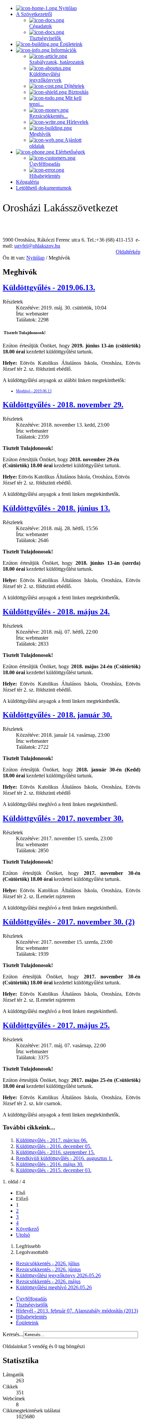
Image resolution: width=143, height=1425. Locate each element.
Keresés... (13, 1334)
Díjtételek (73, 86)
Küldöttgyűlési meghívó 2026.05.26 (54, 1287)
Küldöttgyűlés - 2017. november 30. (63, 818)
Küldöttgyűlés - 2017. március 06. (51, 1140)
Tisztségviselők (45, 38)
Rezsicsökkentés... (48, 116)
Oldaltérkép (128, 252)
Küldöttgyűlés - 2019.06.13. (49, 287)
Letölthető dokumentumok (44, 188)
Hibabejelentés (44, 176)
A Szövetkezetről (34, 14)
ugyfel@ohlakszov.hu (37, 246)
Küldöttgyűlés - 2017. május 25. (56, 1025)
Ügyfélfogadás (44, 164)
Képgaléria (27, 182)
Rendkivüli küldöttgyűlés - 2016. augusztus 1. (64, 1158)
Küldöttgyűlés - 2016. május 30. (49, 1164)
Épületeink (70, 44)
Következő (27, 1229)
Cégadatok (40, 26)
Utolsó (23, 1235)
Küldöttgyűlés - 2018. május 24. (56, 611)
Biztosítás (77, 92)
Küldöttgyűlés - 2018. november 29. (63, 404)
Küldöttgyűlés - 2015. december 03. (53, 1170)
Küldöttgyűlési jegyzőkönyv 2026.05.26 (58, 1275)
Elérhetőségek (69, 152)
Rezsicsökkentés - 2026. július (47, 1263)
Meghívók (40, 134)
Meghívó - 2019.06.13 (34, 391)
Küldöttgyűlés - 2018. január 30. (57, 715)
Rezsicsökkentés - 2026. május (48, 1281)
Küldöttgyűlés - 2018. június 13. (56, 508)
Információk (63, 50)
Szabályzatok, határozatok (56, 62)
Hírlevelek (76, 122)
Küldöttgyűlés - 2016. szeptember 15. (55, 1152)
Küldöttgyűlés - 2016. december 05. (53, 1146)
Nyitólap (67, 8)
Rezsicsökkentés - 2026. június (48, 1269)
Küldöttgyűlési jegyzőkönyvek (45, 77)
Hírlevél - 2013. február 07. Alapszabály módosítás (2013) (77, 1311)
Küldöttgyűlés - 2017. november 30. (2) (69, 921)
